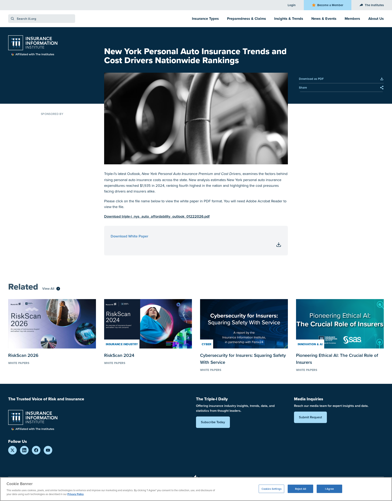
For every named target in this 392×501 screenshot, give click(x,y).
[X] (12, 450)
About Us (376, 18)
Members (352, 18)
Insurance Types (205, 18)
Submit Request (310, 417)
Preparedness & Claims (246, 18)
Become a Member (330, 5)
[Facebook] (36, 450)
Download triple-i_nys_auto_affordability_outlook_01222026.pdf (157, 216)
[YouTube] (48, 450)
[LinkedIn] (24, 450)
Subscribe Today (213, 422)
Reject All (300, 489)
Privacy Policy (75, 494)
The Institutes (374, 5)
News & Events (323, 18)
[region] (196, 489)
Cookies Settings (272, 489)
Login (292, 5)
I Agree (329, 489)
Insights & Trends (288, 18)
